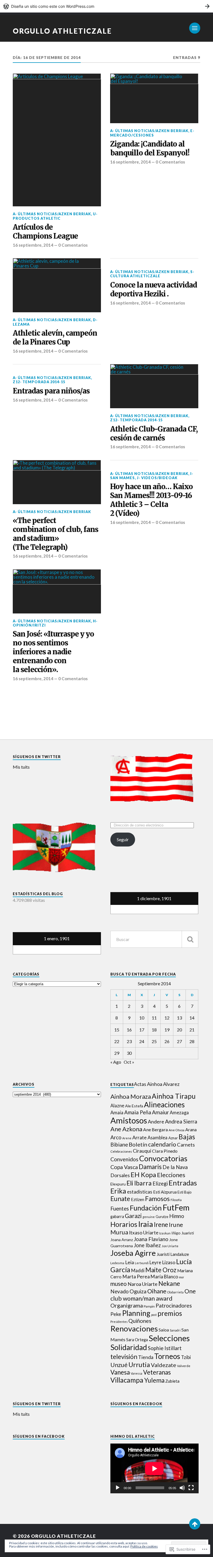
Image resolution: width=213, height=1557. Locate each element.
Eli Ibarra (139, 1183)
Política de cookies (144, 1546)
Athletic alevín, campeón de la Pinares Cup (55, 337)
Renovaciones (134, 1328)
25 (154, 1041)
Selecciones (169, 1338)
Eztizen (137, 1199)
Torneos (167, 1356)
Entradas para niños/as (51, 391)
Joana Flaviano (151, 1239)
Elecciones (171, 1175)
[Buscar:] (154, 939)
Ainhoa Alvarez (163, 1084)
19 (166, 1029)
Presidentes (119, 1321)
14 (191, 1017)
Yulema (154, 1380)
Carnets (186, 1145)
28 (191, 1041)
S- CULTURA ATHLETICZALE (152, 273)
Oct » (129, 1062)
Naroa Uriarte (143, 1284)
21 (191, 1029)
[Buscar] (190, 939)
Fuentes (119, 1208)
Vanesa (120, 1372)
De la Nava (175, 1167)
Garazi (133, 1215)
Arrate (139, 1137)
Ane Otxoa (176, 1130)
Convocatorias (163, 1158)
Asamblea (158, 1137)
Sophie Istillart (165, 1348)
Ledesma (117, 1263)
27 (179, 1041)
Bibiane (119, 1145)
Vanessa (136, 1373)
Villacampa (126, 1380)
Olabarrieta (175, 1292)
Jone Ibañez (147, 1245)
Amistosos (128, 1120)
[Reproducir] (117, 1488)
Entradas (183, 1183)
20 (179, 1029)
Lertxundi (142, 1263)
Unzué (119, 1364)
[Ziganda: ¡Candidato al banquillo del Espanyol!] (154, 98)
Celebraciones (121, 1151)
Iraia (145, 1224)
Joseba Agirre (133, 1253)
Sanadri (175, 1330)
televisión (123, 1356)
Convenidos (124, 1159)
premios (170, 1313)
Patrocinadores (174, 1305)
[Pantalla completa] (191, 1488)
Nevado (119, 1291)
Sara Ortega (137, 1339)
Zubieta (172, 1380)
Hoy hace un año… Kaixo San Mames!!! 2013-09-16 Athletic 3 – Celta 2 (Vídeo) (151, 500)
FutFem (176, 1207)
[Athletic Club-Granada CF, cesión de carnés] (154, 386)
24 (141, 1041)
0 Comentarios (73, 244)
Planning (136, 1313)
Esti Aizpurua (165, 1192)
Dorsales (120, 1175)
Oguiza (138, 1291)
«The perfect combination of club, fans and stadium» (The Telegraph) (55, 534)
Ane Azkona (126, 1129)
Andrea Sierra (181, 1121)
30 (129, 1053)
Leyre (155, 1262)
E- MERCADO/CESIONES (152, 132)
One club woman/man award (153, 1295)
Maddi (137, 1270)
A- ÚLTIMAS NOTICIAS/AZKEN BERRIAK (52, 214)
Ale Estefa (134, 1105)
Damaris (150, 1166)
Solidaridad (128, 1347)
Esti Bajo (185, 1192)
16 (129, 1029)
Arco (115, 1137)
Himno (176, 1216)
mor (181, 1277)
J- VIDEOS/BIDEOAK (157, 478)
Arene (126, 1138)
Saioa (164, 1329)
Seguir (123, 839)
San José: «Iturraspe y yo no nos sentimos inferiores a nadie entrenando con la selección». (53, 652)
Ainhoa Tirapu (174, 1096)
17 (141, 1029)
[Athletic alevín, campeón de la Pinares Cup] (57, 285)
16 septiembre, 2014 (33, 244)
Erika (118, 1191)
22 (116, 1041)
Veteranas (157, 1372)
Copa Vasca (124, 1167)
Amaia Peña (137, 1112)
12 (166, 1017)
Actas (140, 1084)
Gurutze (162, 1216)
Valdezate (163, 1365)
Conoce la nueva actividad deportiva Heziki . (153, 289)
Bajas (187, 1137)
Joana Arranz (121, 1239)
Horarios (123, 1224)
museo (118, 1283)
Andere (156, 1121)
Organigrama (126, 1305)
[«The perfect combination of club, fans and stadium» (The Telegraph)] (57, 482)
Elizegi (160, 1183)
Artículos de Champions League (45, 232)
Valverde (183, 1366)
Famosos (157, 1198)
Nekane (169, 1283)
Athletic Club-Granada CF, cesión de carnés (154, 433)
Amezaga (179, 1112)
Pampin (149, 1306)
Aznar (173, 1138)
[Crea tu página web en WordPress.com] (106, 6)
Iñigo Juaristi (182, 1233)
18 (154, 1029)
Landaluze (179, 1254)
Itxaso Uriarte (143, 1233)
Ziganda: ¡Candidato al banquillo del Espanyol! (149, 148)
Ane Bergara (155, 1129)
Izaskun (165, 1233)
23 (129, 1041)
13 (179, 1017)
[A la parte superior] (194, 1523)
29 (116, 1053)
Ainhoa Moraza (130, 1096)
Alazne (117, 1105)
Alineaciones (164, 1104)
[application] (154, 1468)
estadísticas (139, 1192)
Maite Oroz (160, 1270)
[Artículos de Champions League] (57, 139)
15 (116, 1029)
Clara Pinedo (165, 1150)
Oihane (156, 1291)
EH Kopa (143, 1174)
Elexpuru (118, 1184)
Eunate (120, 1198)
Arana (191, 1129)
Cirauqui (142, 1151)
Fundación (146, 1208)
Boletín (138, 1144)
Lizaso (168, 1262)
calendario (162, 1144)
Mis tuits (21, 766)
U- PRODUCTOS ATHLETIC (55, 216)
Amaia (116, 1112)
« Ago (115, 1062)
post (154, 1314)
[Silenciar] (182, 1488)
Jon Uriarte (170, 1246)
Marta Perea (136, 1276)
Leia (129, 1262)
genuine (149, 1217)
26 (166, 1041)
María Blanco (164, 1276)
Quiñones (139, 1321)
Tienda (145, 1357)
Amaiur (160, 1112)
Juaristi (163, 1254)
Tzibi (186, 1357)
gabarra (117, 1216)
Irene (161, 1224)
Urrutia (139, 1364)
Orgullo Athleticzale (62, 31)
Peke (115, 1314)
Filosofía (176, 1200)
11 (154, 1017)
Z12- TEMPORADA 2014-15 (39, 382)
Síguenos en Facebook (136, 1404)
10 (141, 1017)
